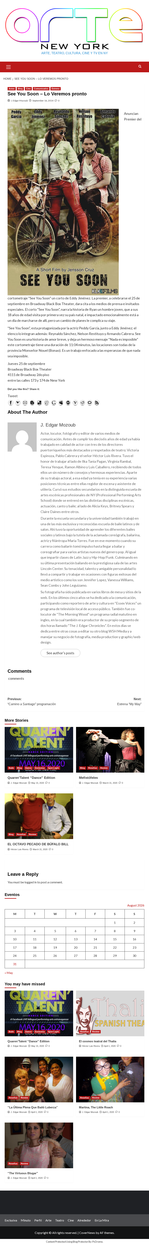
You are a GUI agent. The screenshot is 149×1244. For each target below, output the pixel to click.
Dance (28, 768)
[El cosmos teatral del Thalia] (110, 1013)
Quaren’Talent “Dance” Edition (31, 778)
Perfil (38, 1220)
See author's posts (60, 653)
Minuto (26, 1220)
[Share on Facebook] (11, 403)
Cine (28, 88)
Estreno (56, 88)
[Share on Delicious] (39, 403)
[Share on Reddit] (82, 403)
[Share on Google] (54, 403)
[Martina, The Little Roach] (110, 1079)
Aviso (12, 88)
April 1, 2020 (110, 1046)
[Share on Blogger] (32, 403)
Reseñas (92, 768)
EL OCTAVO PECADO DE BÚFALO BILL (38, 844)
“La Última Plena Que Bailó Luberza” (33, 1107)
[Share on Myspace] (61, 403)
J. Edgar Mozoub (19, 100)
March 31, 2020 (110, 783)
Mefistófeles (88, 778)
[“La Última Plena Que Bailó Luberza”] (39, 1079)
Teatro (59, 1220)
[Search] (140, 66)
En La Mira (102, 1220)
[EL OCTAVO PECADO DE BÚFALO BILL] (39, 816)
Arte (48, 1220)
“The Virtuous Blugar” (23, 1173)
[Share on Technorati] (90, 403)
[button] (8, 66)
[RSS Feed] (97, 403)
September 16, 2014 (42, 100)
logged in (30, 882)
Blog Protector (80, 1241)
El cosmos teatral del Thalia (97, 1041)
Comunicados (41, 88)
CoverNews (87, 1232)
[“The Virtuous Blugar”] (39, 1145)
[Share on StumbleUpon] (68, 403)
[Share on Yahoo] (75, 403)
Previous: (32, 701)
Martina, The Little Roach (96, 1107)
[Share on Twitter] (18, 403)
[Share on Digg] (46, 403)
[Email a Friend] (25, 403)
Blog (20, 88)
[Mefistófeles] (110, 750)
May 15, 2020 (37, 783)
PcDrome (97, 1241)
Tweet (13, 396)
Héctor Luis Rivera (19, 849)
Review (104, 768)
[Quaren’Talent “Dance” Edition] (39, 750)
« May (9, 972)
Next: (129, 701)
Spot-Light (53, 768)
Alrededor (84, 1220)
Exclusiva (40, 768)
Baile (11, 768)
